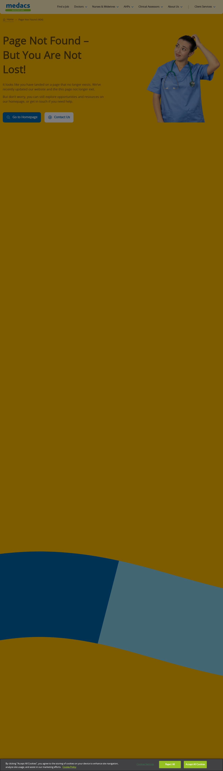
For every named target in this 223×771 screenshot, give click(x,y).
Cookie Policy (69, 767)
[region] (111, 765)
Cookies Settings (145, 764)
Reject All (170, 764)
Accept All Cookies (195, 764)
